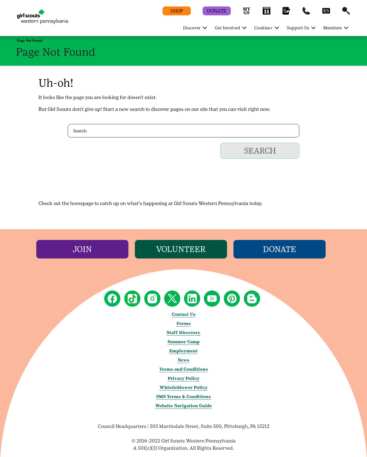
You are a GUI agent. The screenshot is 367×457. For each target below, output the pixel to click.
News (183, 360)
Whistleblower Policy (184, 387)
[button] (247, 13)
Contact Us (184, 314)
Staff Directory (183, 332)
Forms (184, 323)
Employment (183, 350)
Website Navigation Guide (183, 405)
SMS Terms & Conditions (183, 396)
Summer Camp (183, 341)
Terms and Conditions (183, 369)
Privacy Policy (184, 378)
